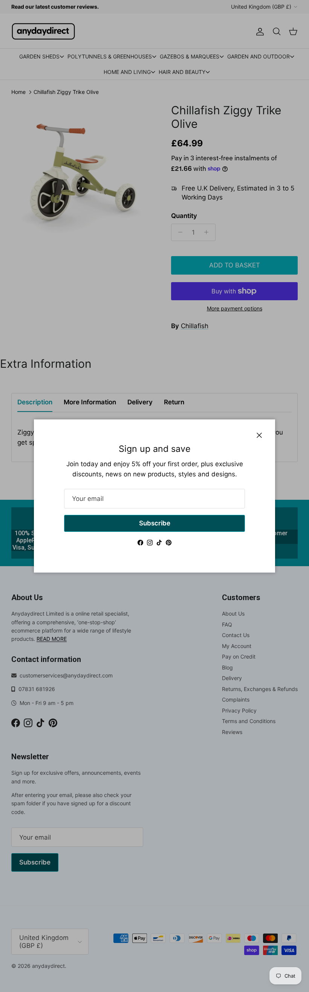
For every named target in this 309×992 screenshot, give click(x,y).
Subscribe (154, 523)
